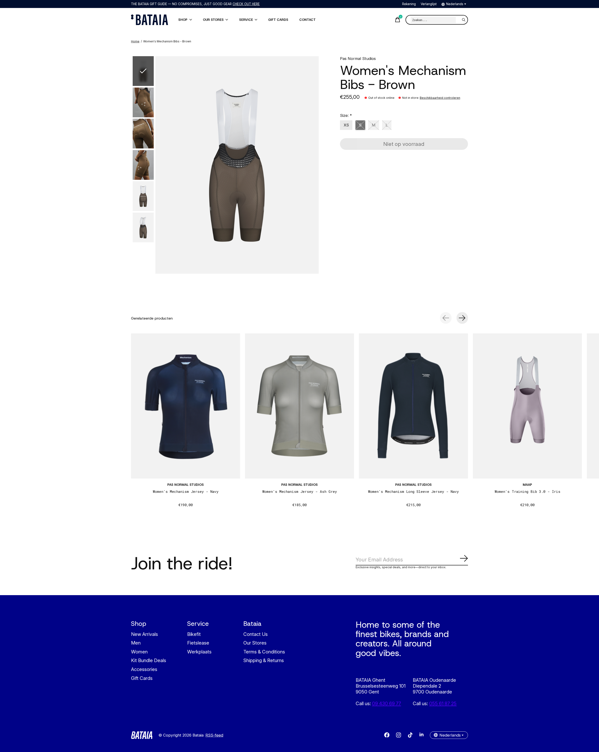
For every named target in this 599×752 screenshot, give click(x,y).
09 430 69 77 (386, 703)
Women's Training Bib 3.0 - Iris (527, 491)
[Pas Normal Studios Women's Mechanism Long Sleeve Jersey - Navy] (413, 406)
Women (139, 652)
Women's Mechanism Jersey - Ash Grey (299, 491)
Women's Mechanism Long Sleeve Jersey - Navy (413, 491)
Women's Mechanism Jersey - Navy (186, 491)
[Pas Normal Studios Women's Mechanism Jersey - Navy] (185, 406)
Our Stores (255, 643)
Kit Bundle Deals (148, 660)
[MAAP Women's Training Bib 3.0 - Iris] (527, 406)
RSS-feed (214, 735)
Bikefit (194, 634)
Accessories (144, 669)
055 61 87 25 (443, 703)
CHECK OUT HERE (246, 4)
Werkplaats (199, 652)
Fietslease (198, 643)
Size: (346, 115)
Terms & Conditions (264, 652)
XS (346, 125)
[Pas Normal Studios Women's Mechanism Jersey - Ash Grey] (299, 406)
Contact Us (255, 634)
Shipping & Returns (263, 660)
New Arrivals (144, 634)
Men (136, 643)
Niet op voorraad (403, 144)
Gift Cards (142, 678)
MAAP (527, 485)
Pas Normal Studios (358, 58)
